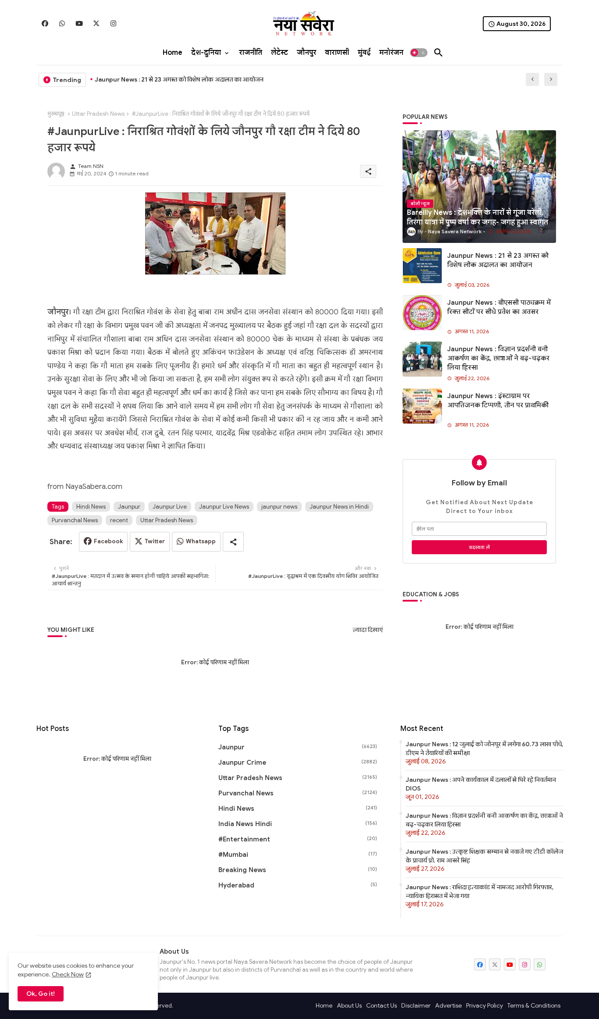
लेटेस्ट (279, 52)
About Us (349, 1005)
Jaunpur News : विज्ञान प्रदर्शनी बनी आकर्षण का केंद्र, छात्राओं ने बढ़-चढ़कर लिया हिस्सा (498, 358)
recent (119, 520)
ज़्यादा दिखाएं (368, 630)
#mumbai (297, 855)
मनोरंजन (391, 52)
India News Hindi (297, 824)
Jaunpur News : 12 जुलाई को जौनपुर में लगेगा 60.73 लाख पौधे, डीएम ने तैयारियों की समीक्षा (484, 748)
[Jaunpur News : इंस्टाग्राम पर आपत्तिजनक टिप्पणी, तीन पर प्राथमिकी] (422, 406)
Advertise (448, 1005)
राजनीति (250, 52)
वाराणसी (337, 52)
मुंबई (364, 52)
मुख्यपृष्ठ (55, 114)
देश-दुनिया (206, 52)
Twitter (155, 541)
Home (172, 52)
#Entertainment (297, 839)
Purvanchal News (75, 520)
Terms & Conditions (533, 1005)
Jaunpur (129, 506)
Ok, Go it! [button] (40, 994)
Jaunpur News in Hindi (339, 506)
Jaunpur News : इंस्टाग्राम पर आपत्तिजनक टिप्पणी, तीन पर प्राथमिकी (498, 400)
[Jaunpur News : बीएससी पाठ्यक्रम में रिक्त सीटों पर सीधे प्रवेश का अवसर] (422, 312)
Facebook (108, 541)
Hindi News (91, 506)
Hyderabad (297, 885)
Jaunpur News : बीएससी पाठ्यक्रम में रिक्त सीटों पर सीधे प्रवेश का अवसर (499, 307)
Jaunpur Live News (224, 506)
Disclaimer (416, 1005)
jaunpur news (279, 506)
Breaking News (297, 870)
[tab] (172, 52)
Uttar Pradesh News (98, 114)
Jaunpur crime (297, 762)
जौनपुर (306, 52)
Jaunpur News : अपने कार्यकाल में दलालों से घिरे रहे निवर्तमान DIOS (481, 784)
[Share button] (233, 542)
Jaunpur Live (170, 506)
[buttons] (44, 23)
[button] (419, 52)
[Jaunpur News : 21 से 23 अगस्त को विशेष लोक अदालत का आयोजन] (422, 265)
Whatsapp (201, 541)
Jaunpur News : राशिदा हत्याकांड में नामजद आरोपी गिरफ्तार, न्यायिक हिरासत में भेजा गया (479, 891)
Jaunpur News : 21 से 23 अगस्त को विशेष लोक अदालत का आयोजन (179, 79)
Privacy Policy (484, 1005)
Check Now (68, 974)
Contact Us (381, 1005)
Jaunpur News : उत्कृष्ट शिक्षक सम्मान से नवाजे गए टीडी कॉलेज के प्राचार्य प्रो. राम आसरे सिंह (484, 856)
